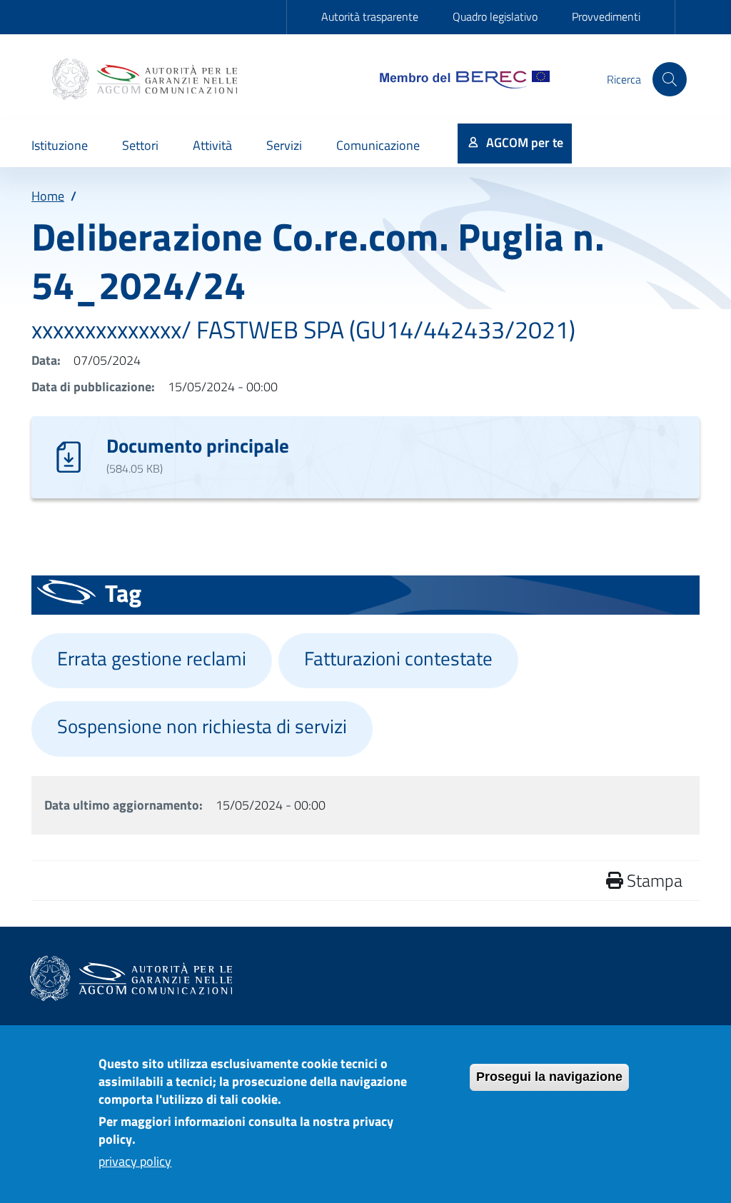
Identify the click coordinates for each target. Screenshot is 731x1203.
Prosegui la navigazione (549, 1076)
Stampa (652, 880)
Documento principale (197, 445)
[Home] (146, 79)
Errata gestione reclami (151, 658)
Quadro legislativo (495, 16)
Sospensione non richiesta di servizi (202, 726)
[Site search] (669, 79)
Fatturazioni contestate (398, 658)
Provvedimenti (606, 16)
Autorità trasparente (369, 16)
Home (47, 196)
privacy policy (135, 1161)
